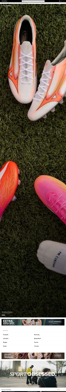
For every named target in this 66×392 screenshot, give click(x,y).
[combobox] (33, 1)
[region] (33, 374)
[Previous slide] (62, 389)
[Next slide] (63, 389)
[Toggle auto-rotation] (4, 310)
